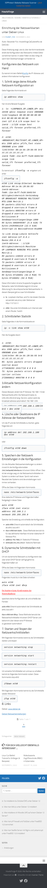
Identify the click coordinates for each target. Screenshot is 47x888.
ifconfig (25, 73)
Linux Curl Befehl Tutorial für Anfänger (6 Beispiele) (11, 758)
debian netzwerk (19, 736)
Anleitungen (7, 18)
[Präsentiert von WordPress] (15, 875)
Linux (4, 21)
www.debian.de (14, 709)
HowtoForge (8, 11)
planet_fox (10, 37)
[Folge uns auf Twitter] (39, 778)
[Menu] (44, 12)
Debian (18, 18)
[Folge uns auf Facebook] (43, 778)
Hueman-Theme (37, 875)
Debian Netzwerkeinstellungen (14, 714)
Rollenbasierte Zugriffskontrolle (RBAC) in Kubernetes (33, 758)
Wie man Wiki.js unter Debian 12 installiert (20, 807)
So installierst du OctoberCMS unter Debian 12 (22, 801)
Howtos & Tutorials (31, 18)
